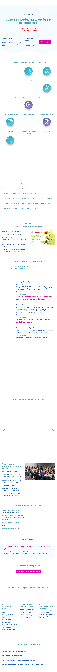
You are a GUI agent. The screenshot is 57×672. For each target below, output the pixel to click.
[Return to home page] (5, 2)
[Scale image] (28, 366)
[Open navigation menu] (53, 2)
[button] (45, 42)
